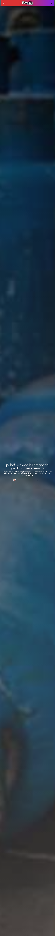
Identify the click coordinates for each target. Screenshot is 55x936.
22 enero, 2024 (31, 480)
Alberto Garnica (21, 480)
